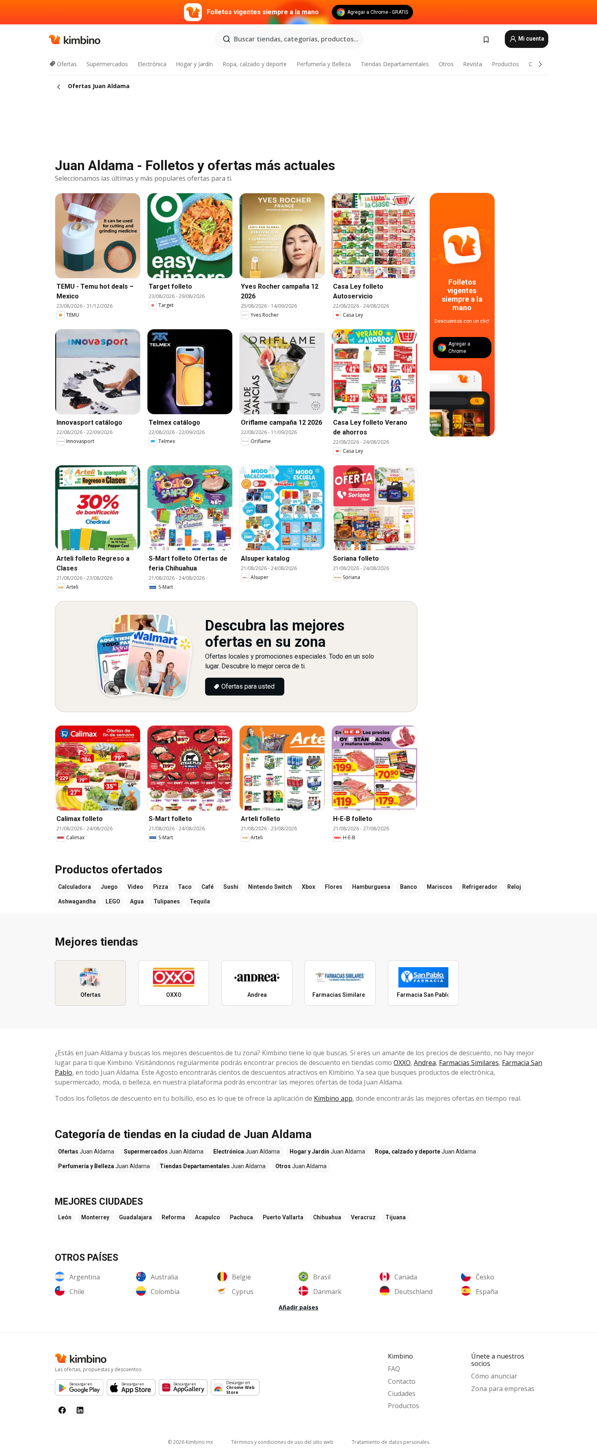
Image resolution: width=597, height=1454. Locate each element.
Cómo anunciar (494, 1376)
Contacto (401, 1381)
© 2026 (190, 1442)
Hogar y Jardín (194, 64)
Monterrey (95, 1217)
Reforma (173, 1217)
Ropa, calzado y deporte (255, 64)
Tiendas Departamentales (395, 64)
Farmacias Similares (469, 1062)
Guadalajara (135, 1217)
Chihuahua (327, 1217)
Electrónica (152, 64)
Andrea (425, 1062)
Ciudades (401, 1393)
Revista (472, 64)
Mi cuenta (530, 38)
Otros (446, 64)
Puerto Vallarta (283, 1217)
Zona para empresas (502, 1388)
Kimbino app (333, 1098)
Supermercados (107, 64)
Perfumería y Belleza (323, 64)
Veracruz (363, 1217)
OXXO (402, 1062)
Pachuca (241, 1217)
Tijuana (395, 1217)
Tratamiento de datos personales (390, 1442)
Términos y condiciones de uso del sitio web (282, 1442)
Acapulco (207, 1217)
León (64, 1217)
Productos (505, 64)
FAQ (394, 1368)
